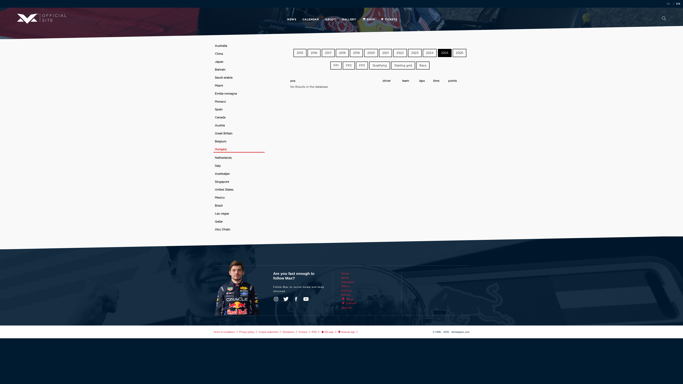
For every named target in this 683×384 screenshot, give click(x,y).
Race (422, 65)
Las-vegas (222, 213)
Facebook (296, 299)
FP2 (349, 65)
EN (678, 4)
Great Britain (223, 133)
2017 (328, 53)
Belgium (220, 141)
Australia (221, 45)
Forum (346, 294)
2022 (400, 53)
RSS (314, 331)
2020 (371, 53)
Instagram (276, 299)
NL (669, 4)
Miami (219, 85)
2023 (415, 53)
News (291, 19)
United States (224, 189)
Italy (218, 165)
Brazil (219, 205)
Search (664, 19)
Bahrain (220, 69)
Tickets (391, 19)
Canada (220, 117)
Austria (220, 125)
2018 (342, 53)
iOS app (328, 331)
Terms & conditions (224, 331)
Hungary (221, 149)
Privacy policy (246, 331)
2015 (300, 53)
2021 (385, 53)
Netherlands (223, 157)
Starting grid (403, 65)
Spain (219, 109)
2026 (459, 53)
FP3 (362, 65)
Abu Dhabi (222, 229)
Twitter (286, 299)
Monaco (220, 101)
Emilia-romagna (226, 93)
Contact (303, 331)
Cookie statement (268, 331)
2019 (356, 53)
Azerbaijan (222, 173)
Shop (371, 19)
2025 (444, 53)
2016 (314, 53)
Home (346, 273)
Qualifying (379, 65)
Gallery (349, 19)
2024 (429, 53)
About (330, 19)
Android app (348, 331)
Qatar (219, 221)
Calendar (311, 19)
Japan (219, 61)
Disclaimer (288, 331)
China (219, 53)
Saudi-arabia (223, 77)
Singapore (222, 181)
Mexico (220, 197)
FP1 (335, 65)
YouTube (306, 299)
